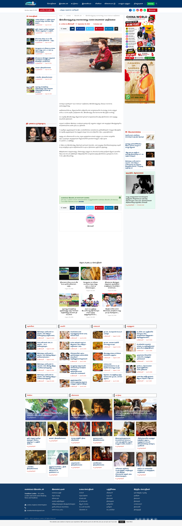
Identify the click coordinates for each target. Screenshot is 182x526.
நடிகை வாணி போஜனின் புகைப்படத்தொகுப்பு (34, 138)
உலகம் (68, 16)
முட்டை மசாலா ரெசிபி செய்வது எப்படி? (111, 343)
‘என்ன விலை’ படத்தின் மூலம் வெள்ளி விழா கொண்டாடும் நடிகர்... (45, 21)
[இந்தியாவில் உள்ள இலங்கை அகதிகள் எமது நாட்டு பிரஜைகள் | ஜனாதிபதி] (112, 300)
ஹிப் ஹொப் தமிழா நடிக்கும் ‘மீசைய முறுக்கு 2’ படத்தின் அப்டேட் (34, 441)
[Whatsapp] (144, 10)
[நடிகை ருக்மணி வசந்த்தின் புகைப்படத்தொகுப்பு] (48, 134)
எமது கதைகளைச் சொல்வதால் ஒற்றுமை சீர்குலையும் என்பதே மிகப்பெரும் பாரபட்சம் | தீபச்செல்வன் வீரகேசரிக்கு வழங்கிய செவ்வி (139, 199)
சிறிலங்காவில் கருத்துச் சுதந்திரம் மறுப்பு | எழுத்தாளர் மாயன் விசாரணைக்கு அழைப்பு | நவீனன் (146, 442)
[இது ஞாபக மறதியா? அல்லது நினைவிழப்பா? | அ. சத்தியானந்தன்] (150, 154)
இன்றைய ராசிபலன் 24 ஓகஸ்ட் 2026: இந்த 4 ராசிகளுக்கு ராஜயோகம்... (46, 334)
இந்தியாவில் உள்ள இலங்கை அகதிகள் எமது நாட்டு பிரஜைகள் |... (112, 311)
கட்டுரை (74, 4)
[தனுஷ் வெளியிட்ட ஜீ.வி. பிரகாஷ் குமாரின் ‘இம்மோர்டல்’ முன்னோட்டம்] (58, 457)
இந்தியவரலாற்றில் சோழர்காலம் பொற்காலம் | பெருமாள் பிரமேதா (85, 10)
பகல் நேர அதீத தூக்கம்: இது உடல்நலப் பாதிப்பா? (145, 378)
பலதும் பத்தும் (124, 4)
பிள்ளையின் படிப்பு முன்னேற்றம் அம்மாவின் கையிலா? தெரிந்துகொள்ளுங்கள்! (79, 356)
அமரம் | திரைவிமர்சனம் (43, 68)
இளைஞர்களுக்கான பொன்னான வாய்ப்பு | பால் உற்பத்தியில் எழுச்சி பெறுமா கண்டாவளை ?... (124, 441)
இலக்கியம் (86, 4)
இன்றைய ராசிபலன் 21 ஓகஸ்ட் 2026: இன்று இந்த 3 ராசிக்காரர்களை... (46, 355)
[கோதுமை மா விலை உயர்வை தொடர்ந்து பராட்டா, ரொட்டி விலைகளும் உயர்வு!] (30, 51)
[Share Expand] (116, 29)
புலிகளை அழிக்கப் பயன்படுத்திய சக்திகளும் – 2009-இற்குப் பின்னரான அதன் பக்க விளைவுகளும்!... (124, 472)
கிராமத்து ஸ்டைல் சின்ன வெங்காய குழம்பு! (112, 354)
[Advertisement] (41, 109)
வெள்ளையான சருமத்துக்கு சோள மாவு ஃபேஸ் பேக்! (78, 334)
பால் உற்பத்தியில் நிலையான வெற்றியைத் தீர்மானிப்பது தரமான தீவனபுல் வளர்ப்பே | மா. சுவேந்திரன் (134, 413)
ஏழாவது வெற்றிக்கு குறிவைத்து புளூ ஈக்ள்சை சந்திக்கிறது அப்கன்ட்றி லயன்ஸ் (44, 89)
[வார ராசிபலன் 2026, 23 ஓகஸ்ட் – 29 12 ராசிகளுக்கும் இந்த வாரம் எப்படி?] (31, 346)
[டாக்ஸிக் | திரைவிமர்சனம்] (30, 80)
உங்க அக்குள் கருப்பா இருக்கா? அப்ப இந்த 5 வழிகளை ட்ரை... (78, 344)
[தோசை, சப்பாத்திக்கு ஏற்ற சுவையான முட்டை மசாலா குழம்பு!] (98, 378)
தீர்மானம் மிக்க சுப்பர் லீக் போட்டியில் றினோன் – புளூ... (45, 39)
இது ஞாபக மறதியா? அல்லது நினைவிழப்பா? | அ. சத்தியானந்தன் (134, 154)
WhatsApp (150, 4)
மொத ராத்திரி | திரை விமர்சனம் (78, 439)
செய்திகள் (51, 4)
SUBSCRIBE (152, 10)
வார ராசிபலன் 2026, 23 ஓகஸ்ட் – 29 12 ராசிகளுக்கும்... (44, 344)
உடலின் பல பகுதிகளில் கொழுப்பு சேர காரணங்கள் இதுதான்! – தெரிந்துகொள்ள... (145, 334)
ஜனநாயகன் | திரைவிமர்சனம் (98, 439)
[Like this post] (73, 29)
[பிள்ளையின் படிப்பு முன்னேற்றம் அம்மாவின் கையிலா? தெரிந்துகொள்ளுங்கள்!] (64, 356)
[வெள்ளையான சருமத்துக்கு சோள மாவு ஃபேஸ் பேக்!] (64, 335)
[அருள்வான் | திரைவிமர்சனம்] (80, 453)
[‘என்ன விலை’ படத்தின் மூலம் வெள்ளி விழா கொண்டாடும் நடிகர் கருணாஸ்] (30, 22)
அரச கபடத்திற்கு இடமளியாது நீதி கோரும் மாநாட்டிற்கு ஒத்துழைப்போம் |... (90, 312)
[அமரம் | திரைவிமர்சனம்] (30, 70)
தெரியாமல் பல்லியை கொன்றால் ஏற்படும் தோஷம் (134, 136)
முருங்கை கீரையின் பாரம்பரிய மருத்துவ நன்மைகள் (144, 357)
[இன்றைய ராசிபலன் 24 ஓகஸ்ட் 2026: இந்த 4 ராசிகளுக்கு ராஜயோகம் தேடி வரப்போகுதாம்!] (31, 335)
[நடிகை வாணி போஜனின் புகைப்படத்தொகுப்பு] (33, 134)
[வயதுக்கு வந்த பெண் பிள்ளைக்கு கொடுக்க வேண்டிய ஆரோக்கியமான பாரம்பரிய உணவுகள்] (64, 369)
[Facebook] (130, 10)
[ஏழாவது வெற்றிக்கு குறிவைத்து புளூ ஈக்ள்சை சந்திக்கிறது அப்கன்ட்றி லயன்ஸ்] (30, 89)
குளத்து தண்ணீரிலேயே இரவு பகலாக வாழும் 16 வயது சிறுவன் (133, 145)
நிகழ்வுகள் (138, 4)
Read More (129, 521)
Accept (122, 522)
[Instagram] (137, 10)
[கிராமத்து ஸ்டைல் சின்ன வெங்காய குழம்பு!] (98, 356)
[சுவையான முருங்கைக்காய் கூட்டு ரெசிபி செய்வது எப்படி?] (98, 367)
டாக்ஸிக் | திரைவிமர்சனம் (43, 77)
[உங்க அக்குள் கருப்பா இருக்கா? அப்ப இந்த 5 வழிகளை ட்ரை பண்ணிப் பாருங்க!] (64, 346)
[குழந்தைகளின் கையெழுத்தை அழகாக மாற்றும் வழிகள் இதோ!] (64, 383)
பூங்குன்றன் (39, 25)
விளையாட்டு (109, 4)
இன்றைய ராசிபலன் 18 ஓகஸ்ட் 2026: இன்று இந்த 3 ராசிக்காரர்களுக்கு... (46, 377)
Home (60, 16)
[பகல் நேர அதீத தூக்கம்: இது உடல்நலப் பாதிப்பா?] (131, 380)
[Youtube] (141, 10)
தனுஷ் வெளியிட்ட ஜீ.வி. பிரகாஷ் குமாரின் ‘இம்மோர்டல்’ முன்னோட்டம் (57, 469)
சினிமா (98, 4)
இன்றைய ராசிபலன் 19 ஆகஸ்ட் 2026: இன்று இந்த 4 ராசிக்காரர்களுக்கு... (46, 366)
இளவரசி (71, 24)
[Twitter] (134, 10)
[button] (56, 10)
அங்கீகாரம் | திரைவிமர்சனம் (98, 464)
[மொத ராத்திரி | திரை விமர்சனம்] (80, 429)
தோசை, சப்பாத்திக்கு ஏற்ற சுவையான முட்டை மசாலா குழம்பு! (113, 377)
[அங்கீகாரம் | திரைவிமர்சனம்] (102, 453)
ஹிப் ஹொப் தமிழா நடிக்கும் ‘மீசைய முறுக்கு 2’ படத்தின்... (44, 30)
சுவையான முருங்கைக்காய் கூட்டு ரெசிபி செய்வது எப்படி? (112, 366)
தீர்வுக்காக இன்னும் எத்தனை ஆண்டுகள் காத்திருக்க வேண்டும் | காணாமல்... (45, 59)
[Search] (156, 4)
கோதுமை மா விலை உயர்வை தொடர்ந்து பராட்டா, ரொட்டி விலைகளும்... (45, 50)
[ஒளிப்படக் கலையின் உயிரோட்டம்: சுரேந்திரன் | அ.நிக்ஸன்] (146, 459)
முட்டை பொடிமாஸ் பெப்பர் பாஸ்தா (113, 333)
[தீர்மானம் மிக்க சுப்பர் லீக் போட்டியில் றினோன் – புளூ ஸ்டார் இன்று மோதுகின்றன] (30, 41)
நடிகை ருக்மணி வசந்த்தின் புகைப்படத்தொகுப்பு (49, 138)
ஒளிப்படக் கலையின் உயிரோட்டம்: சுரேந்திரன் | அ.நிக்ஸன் (146, 470)
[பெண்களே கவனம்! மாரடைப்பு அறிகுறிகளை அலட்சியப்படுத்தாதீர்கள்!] (131, 347)
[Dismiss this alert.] (120, 197)
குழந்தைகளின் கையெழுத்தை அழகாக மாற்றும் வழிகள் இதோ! (78, 382)
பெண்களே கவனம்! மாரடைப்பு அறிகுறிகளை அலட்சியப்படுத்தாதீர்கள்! (145, 346)
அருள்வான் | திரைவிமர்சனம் (76, 464)
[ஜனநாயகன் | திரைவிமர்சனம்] (102, 429)
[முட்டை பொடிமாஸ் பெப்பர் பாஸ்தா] (98, 335)
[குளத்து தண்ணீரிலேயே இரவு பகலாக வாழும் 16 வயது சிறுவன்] (150, 146)
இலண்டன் (63, 4)
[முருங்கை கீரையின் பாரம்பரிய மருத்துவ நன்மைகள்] (131, 358)
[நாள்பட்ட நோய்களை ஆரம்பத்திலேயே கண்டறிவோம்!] (131, 369)
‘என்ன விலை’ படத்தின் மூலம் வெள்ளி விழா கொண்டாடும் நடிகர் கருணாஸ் (44, 414)
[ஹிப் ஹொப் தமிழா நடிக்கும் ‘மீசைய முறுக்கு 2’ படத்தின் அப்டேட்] (30, 31)
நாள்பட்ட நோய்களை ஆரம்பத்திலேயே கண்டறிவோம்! (144, 368)
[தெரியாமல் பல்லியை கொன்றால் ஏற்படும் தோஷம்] (150, 137)
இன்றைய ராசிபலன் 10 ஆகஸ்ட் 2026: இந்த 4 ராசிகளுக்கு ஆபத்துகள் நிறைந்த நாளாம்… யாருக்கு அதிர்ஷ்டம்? (134, 164)
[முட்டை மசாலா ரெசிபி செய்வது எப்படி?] (98, 346)
